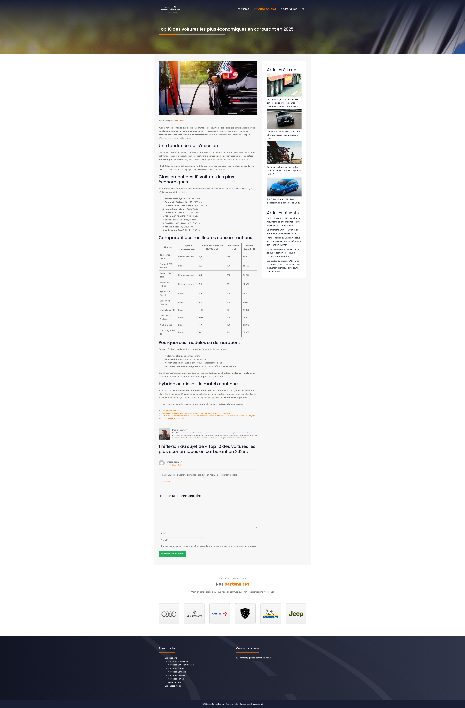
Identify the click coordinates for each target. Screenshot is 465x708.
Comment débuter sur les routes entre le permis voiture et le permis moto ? (284, 170)
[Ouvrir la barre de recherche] (303, 9)
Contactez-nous (289, 9)
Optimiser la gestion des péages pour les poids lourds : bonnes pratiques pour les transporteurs (282, 103)
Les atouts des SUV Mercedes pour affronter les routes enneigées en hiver (283, 135)
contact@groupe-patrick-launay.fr (255, 658)
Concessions (171, 658)
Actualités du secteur (265, 9)
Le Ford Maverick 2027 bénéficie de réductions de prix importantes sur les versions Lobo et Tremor (283, 222)
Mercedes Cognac (176, 668)
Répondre (166, 481)
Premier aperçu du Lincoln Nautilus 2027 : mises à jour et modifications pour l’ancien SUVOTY (284, 241)
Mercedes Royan (176, 678)
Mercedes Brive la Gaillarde (181, 665)
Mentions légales (232, 704)
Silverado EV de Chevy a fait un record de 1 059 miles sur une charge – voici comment (196, 413)
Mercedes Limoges (177, 672)
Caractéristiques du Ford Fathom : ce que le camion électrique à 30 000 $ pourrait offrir (283, 253)
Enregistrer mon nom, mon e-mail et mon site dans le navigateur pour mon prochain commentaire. (208, 546)
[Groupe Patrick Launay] (171, 9)
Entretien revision (173, 682)
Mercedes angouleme (178, 661)
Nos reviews (243, 9)
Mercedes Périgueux (177, 675)
